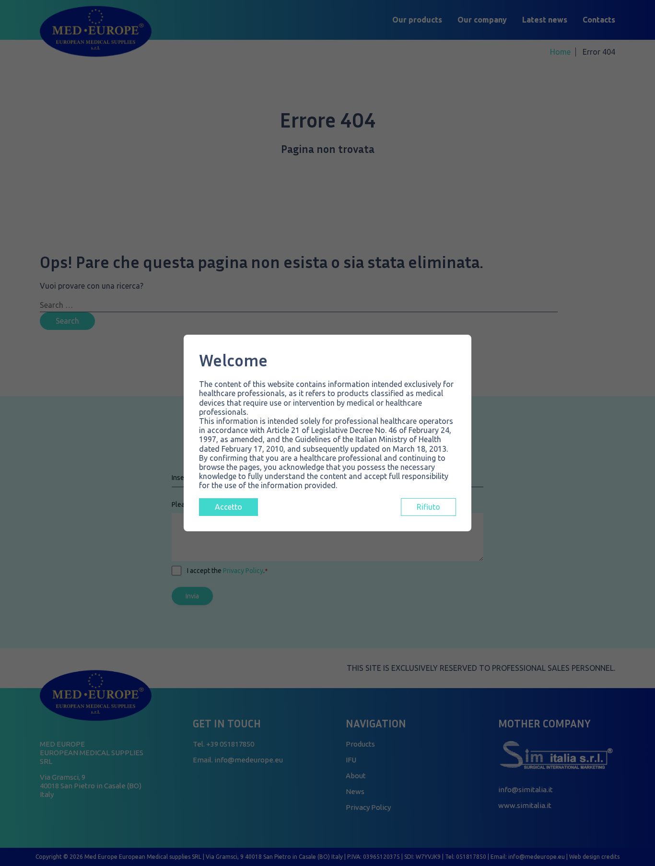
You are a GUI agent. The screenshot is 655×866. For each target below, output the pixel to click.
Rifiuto (428, 507)
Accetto (228, 507)
